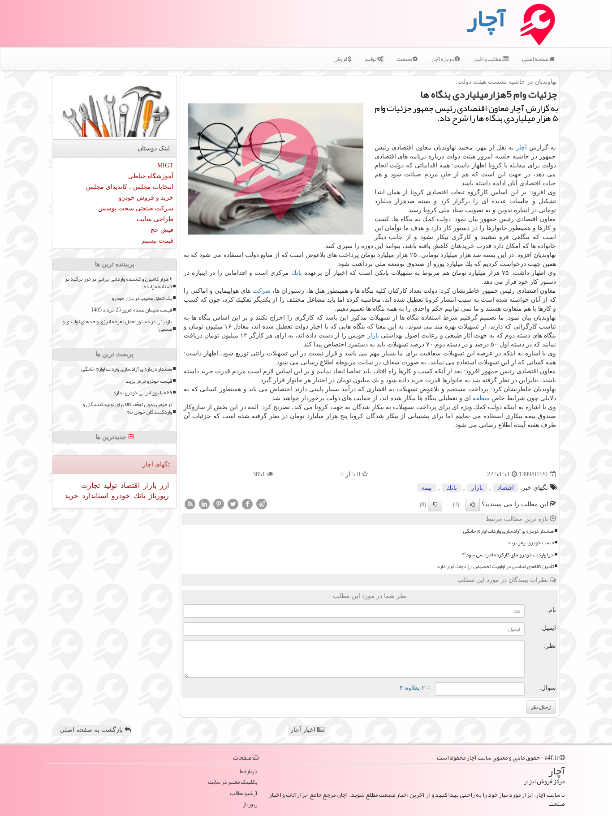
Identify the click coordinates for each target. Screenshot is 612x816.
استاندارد (94, 496)
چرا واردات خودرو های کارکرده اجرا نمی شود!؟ (508, 555)
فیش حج (162, 229)
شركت (261, 290)
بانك (296, 272)
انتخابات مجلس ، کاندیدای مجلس (129, 187)
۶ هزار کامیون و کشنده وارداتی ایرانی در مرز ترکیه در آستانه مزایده (118, 283)
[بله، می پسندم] (472, 504)
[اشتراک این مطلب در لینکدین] (204, 503)
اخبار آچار (303, 729)
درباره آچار (443, 59)
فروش (340, 59)
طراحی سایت (155, 219)
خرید (71, 496)
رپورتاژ (158, 496)
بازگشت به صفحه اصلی (92, 729)
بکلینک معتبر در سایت (232, 782)
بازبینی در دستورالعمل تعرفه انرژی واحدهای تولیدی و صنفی (117, 325)
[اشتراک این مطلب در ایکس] (233, 503)
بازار (373, 335)
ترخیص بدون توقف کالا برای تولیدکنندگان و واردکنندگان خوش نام (127, 408)
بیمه (426, 487)
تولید (371, 59)
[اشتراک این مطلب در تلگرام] (261, 503)
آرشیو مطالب (243, 793)
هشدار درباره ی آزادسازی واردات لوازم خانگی (508, 531)
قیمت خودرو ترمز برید (530, 543)
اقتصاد (505, 487)
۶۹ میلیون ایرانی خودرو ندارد (142, 393)
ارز (163, 485)
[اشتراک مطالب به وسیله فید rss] (190, 503)
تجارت (90, 485)
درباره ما (248, 771)
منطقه (481, 398)
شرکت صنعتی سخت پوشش (135, 208)
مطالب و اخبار (487, 59)
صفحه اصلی (535, 59)
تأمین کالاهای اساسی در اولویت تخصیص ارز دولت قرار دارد (495, 566)
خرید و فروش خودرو (146, 197)
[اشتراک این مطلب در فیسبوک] (247, 503)
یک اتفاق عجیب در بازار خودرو (142, 298)
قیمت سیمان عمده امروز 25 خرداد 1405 (131, 310)
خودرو (120, 496)
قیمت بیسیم (157, 240)
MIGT (165, 165)
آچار (521, 147)
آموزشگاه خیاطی (150, 176)
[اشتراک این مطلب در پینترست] (218, 503)
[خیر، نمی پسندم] (435, 504)
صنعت (405, 59)
